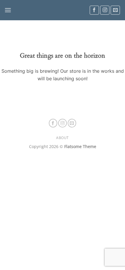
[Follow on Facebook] (94, 10)
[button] (7, 10)
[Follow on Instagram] (105, 10)
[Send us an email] (115, 10)
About (62, 137)
